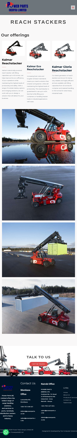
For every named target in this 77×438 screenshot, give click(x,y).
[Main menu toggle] (73, 7)
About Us (66, 395)
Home (65, 392)
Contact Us (67, 400)
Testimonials (67, 402)
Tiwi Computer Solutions (68, 431)
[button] (6, 432)
